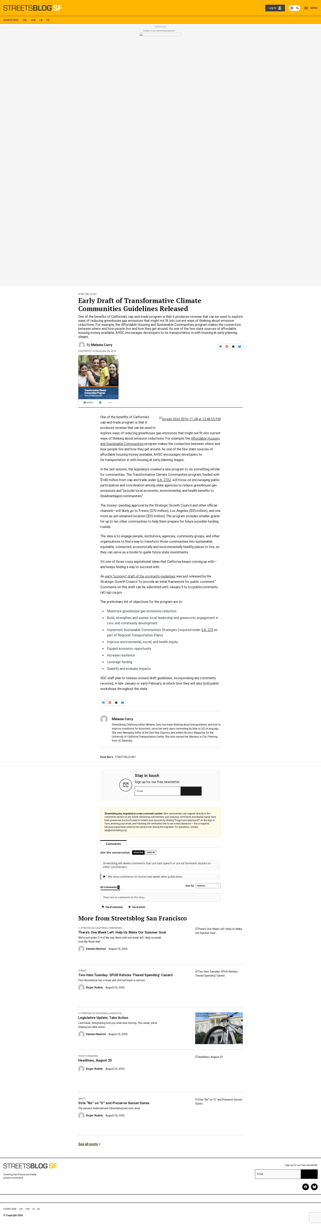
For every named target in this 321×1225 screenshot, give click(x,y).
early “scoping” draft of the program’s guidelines (140, 576)
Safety (82, 1099)
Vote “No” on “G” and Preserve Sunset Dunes (113, 1103)
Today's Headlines (88, 1056)
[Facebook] (305, 1187)
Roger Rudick (94, 987)
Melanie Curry (101, 345)
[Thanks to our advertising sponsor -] (161, 158)
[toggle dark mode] (294, 8)
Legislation (115, 1013)
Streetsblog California (94, 928)
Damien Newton (96, 948)
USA (33, 20)
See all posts (88, 1144)
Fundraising (115, 928)
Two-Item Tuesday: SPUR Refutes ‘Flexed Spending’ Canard (125, 975)
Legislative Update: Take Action (103, 1018)
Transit (82, 971)
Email (140, 791)
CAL (25, 20)
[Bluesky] (314, 1187)
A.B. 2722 (164, 480)
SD (47, 20)
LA (41, 20)
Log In (272, 8)
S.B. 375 (207, 630)
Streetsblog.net (87, 294)
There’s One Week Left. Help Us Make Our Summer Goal (122, 932)
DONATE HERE (11, 20)
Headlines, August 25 (95, 1060)
